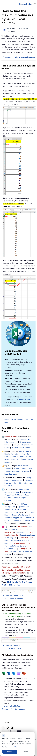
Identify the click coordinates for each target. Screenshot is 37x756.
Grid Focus (23, 504)
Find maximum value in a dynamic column (19, 57)
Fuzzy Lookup (9, 474)
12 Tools (23, 527)
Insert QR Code (10, 540)
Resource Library (11, 512)
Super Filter (17, 520)
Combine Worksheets (20, 515)
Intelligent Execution (26, 439)
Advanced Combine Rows (19, 551)
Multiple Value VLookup (23, 468)
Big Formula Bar (23, 507)
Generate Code (11, 442)
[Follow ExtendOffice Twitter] (8, 728)
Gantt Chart (19, 532)
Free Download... (17, 598)
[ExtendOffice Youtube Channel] (12, 728)
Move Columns (27, 492)
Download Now (24, 400)
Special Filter (29, 520)
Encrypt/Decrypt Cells (13, 518)
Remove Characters (16, 529)
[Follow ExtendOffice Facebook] (3, 728)
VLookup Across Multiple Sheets (16, 471)
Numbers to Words (12, 546)
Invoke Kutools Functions (21, 448)
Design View (10, 507)
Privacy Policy (13, 747)
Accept (9, 752)
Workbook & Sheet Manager (15, 509)
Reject (25, 752)
